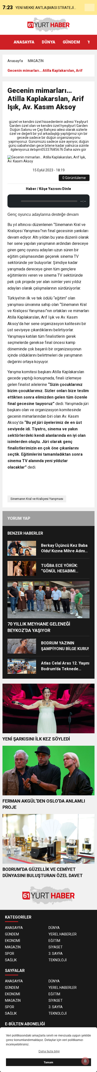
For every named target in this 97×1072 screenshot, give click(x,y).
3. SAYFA (55, 954)
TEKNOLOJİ (57, 960)
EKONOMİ (12, 941)
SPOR (9, 954)
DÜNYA (48, 42)
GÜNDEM (71, 42)
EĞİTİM (54, 941)
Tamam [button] (48, 1062)
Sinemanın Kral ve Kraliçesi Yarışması (36, 499)
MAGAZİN (36, 61)
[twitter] (24, 180)
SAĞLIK (11, 960)
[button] (93, 42)
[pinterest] (36, 180)
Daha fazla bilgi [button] (49, 1051)
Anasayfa (15, 61)
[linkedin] (30, 180)
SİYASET (55, 947)
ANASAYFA (24, 42)
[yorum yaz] (46, 180)
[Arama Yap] (89, 8)
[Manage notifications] (85, 1061)
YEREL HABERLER (62, 934)
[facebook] (18, 180)
